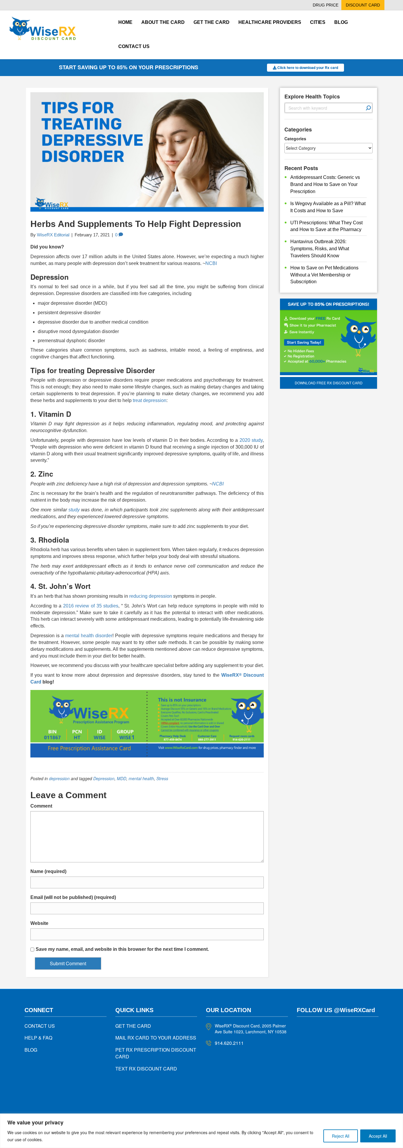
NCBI (211, 263)
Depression (103, 778)
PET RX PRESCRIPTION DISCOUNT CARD (155, 1053)
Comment (41, 805)
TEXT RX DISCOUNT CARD (146, 1068)
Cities (317, 22)
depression (59, 778)
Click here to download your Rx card (307, 67)
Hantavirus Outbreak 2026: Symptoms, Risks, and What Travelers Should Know (319, 248)
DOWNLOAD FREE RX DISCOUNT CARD (329, 382)
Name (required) (48, 871)
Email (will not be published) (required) (73, 897)
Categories (295, 138)
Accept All (378, 1136)
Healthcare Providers (269, 22)
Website (39, 923)
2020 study (251, 440)
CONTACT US (39, 1025)
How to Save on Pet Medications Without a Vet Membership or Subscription (324, 274)
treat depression (149, 400)
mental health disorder (88, 635)
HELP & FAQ (38, 1037)
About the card (163, 22)
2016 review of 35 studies (90, 605)
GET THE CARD (133, 1025)
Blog (341, 22)
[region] (201, 1131)
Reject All (340, 1136)
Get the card (212, 22)
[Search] (368, 108)
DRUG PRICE (325, 5)
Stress (162, 778)
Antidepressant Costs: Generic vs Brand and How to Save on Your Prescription (325, 184)
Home (125, 22)
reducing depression (150, 596)
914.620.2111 (229, 1043)
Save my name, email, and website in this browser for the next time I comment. (122, 949)
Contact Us (134, 46)
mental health (141, 778)
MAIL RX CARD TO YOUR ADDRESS (155, 1037)
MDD (121, 778)
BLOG (30, 1049)
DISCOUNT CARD (363, 5)
